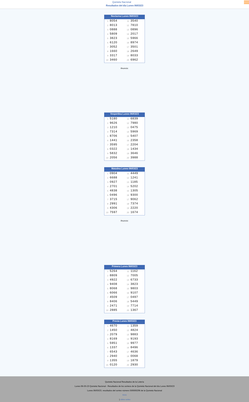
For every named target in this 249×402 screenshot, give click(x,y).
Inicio (124, 395)
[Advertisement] (124, 89)
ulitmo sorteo (125, 400)
